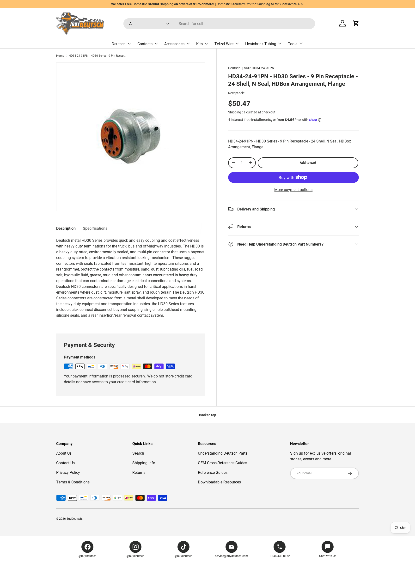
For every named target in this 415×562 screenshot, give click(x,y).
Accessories (174, 43)
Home (60, 55)
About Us (64, 453)
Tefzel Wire (223, 43)
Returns (138, 472)
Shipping (234, 112)
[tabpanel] (130, 279)
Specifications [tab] (95, 228)
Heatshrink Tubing (260, 43)
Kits (199, 43)
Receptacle (236, 93)
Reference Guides (212, 472)
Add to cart (308, 162)
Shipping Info (143, 462)
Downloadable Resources (219, 481)
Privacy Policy (68, 472)
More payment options (293, 189)
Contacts (145, 43)
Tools (292, 43)
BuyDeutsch (74, 518)
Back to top (207, 415)
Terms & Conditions (73, 481)
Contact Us (65, 462)
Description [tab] (66, 228)
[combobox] (219, 23)
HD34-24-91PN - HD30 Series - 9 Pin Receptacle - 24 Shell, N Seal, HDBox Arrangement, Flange (97, 55)
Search (138, 453)
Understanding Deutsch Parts (222, 453)
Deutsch (119, 43)
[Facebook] (87, 547)
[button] (356, 23)
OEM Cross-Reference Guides (222, 462)
